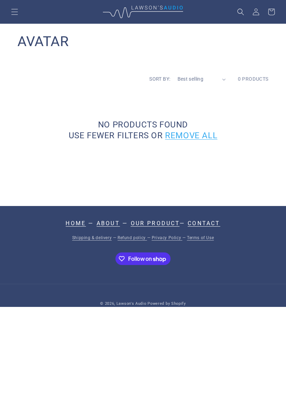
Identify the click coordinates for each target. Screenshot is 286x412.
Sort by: (159, 79)
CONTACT (204, 223)
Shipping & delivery (92, 237)
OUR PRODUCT (155, 223)
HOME (76, 223)
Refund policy (132, 237)
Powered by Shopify (167, 303)
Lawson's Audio (131, 303)
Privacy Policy (167, 237)
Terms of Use (200, 237)
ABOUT (108, 223)
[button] (14, 12)
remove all (191, 135)
